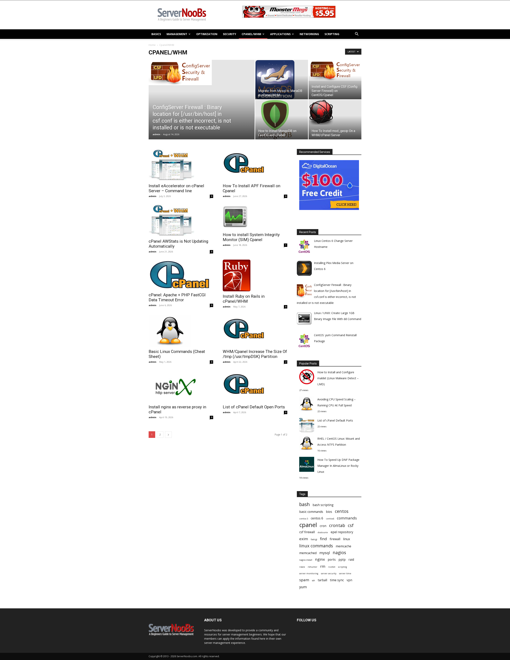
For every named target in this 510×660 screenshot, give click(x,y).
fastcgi (314, 539)
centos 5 (303, 518)
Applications (280, 34)
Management (177, 34)
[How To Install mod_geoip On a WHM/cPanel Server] (335, 112)
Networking (309, 34)
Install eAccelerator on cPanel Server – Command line (176, 188)
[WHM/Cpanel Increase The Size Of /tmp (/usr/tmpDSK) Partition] (255, 331)
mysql (324, 553)
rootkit (331, 566)
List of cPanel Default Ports (335, 420)
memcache (343, 546)
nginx (320, 559)
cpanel (308, 525)
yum (303, 587)
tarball (322, 580)
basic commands (311, 512)
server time (345, 573)
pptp (342, 560)
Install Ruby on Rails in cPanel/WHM (244, 299)
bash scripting (323, 505)
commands (347, 518)
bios (329, 512)
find (323, 539)
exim (303, 539)
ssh (313, 580)
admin (156, 134)
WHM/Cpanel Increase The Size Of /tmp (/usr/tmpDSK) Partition (255, 354)
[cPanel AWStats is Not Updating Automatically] (181, 220)
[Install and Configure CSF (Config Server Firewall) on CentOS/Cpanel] (335, 70)
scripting (342, 566)
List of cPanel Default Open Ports (254, 407)
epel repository (342, 532)
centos (341, 511)
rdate (302, 566)
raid (351, 560)
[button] (356, 34)
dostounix (323, 532)
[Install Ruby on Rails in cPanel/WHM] (255, 276)
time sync (337, 580)
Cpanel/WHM (251, 34)
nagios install (305, 560)
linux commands (316, 546)
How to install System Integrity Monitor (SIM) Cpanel (251, 237)
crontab (337, 525)
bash (304, 504)
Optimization (206, 34)
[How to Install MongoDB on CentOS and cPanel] (281, 119)
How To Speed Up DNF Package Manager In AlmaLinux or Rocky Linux (338, 466)
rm (322, 566)
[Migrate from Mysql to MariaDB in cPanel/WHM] (281, 79)
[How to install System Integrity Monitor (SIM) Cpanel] (255, 217)
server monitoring (308, 573)
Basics (156, 34)
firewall (335, 539)
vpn (349, 580)
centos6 (330, 518)
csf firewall (307, 532)
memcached (308, 553)
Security (229, 34)
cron (323, 526)
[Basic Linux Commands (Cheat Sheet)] (181, 331)
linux (346, 539)
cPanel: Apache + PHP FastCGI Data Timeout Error (177, 297)
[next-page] (168, 434)
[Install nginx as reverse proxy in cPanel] (181, 386)
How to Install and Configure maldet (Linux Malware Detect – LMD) (338, 378)
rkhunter (312, 566)
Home (152, 45)
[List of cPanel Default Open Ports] (255, 386)
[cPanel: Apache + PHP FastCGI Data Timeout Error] (181, 275)
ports (332, 560)
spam (304, 580)
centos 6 (317, 518)
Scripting (332, 34)
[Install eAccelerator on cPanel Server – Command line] (181, 165)
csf (351, 525)
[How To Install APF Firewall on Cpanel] (255, 165)
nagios (339, 552)
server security (328, 573)
